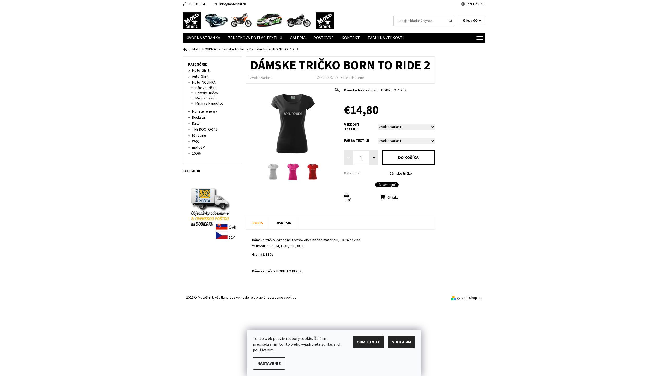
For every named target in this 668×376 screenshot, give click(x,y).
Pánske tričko (206, 88)
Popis (257, 223)
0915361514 (197, 4)
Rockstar (199, 117)
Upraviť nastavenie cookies (275, 297)
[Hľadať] (450, 21)
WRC (195, 141)
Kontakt (351, 38)
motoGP (198, 147)
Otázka (393, 197)
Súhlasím (401, 342)
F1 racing (199, 135)
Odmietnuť (368, 342)
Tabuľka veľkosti (386, 38)
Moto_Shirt (200, 70)
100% (196, 153)
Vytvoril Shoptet (469, 298)
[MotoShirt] (258, 21)
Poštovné (323, 38)
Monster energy (204, 111)
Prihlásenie (476, 4)
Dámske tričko (401, 173)
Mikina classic (206, 98)
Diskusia (283, 223)
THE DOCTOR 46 (204, 129)
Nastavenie (269, 363)
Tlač (347, 200)
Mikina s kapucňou (209, 103)
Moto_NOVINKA (204, 82)
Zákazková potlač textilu (255, 38)
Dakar (196, 123)
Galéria (298, 38)
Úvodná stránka (203, 38)
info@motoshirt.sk (232, 4)
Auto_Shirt (200, 76)
